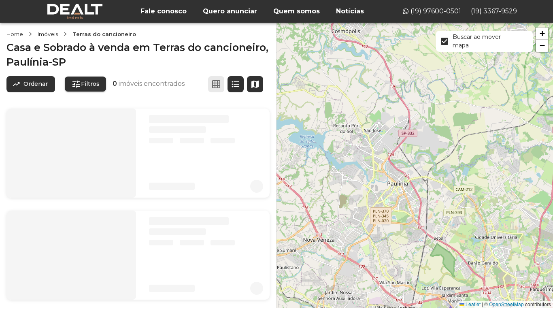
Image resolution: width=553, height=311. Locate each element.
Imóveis (48, 34)
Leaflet (472, 303)
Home (14, 34)
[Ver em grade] (216, 84)
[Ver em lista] (236, 84)
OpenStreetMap (506, 303)
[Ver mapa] (255, 84)
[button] (542, 34)
